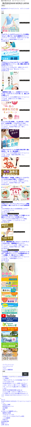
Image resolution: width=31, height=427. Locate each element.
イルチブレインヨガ (8, 414)
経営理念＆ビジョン (8, 406)
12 (5, 261)
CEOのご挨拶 (6, 404)
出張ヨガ (5, 419)
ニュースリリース (8, 366)
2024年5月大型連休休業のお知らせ (12, 390)
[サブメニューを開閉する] (4, 403)
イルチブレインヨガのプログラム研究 (13, 416)
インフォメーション (8, 364)
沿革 (4, 409)
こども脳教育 (6, 418)
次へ (7, 261)
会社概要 (5, 408)
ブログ (4, 368)
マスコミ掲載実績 (8, 369)
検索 (4, 371)
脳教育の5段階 (7, 413)
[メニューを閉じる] (0, 398)
